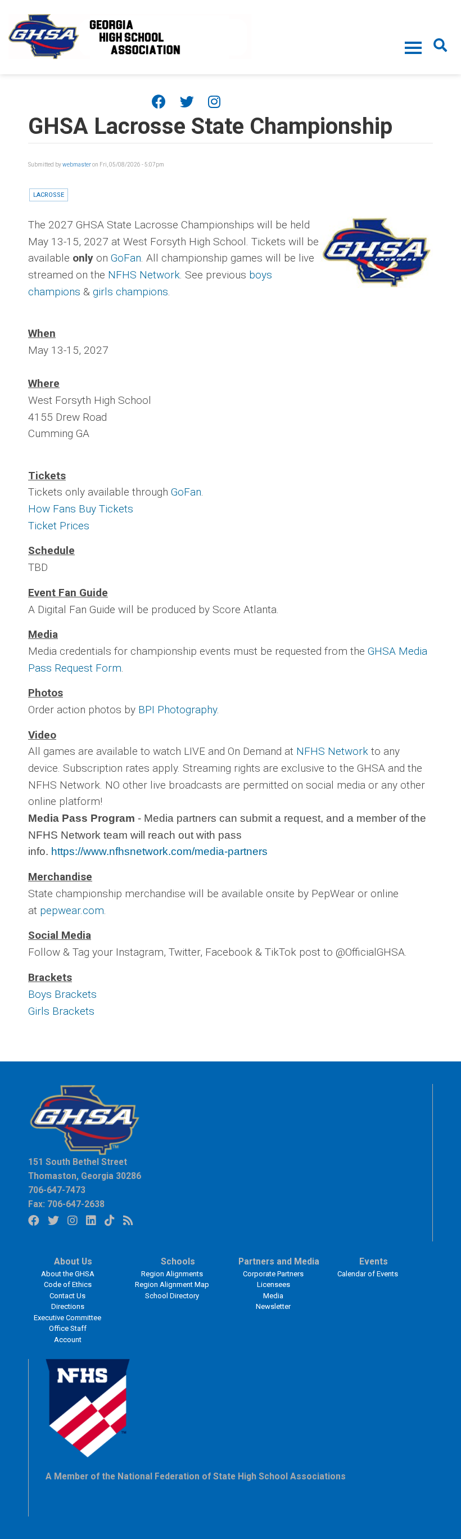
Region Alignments (172, 1274)
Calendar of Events (367, 1274)
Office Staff (68, 1328)
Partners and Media (278, 1262)
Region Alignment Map (172, 1284)
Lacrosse (48, 195)
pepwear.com (72, 910)
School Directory (172, 1296)
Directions (67, 1306)
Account (68, 1339)
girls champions (130, 291)
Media (273, 1296)
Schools (178, 1262)
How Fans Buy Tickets (80, 508)
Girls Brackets (61, 1011)
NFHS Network (144, 274)
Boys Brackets (62, 994)
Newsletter (273, 1306)
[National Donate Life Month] (129, 35)
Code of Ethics (68, 1284)
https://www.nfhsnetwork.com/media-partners (159, 851)
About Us (73, 1262)
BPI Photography (177, 709)
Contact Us (67, 1296)
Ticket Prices (58, 525)
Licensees (273, 1284)
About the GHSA (67, 1274)
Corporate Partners (273, 1274)
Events (373, 1262)
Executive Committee (67, 1317)
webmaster (76, 164)
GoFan (126, 257)
